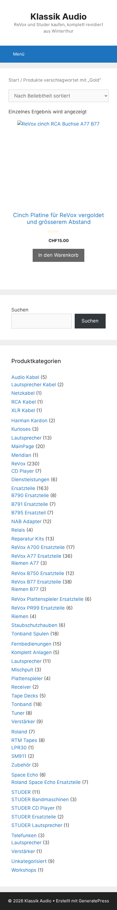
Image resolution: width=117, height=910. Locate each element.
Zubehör (21, 765)
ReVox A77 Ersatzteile (36, 556)
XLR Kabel (23, 410)
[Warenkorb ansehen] (109, 54)
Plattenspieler (27, 678)
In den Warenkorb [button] (58, 255)
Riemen (19, 616)
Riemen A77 (25, 563)
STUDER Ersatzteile (33, 817)
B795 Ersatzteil (28, 513)
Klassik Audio (58, 16)
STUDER (21, 792)
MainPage (22, 446)
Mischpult (22, 670)
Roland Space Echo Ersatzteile (46, 782)
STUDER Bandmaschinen (40, 799)
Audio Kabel (25, 377)
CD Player (22, 471)
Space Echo (24, 775)
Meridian (21, 455)
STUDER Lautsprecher (36, 825)
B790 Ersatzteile (30, 495)
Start (14, 80)
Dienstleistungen (30, 479)
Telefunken (24, 835)
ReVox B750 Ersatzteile (37, 573)
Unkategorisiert (29, 861)
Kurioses (21, 429)
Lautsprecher (26, 438)
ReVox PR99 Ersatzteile (38, 608)
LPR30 (19, 747)
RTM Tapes (24, 740)
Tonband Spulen (30, 634)
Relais (18, 530)
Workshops (23, 870)
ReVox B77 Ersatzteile (36, 582)
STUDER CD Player (33, 808)
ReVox (18, 463)
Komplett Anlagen (31, 652)
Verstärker (23, 721)
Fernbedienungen (31, 644)
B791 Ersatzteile (29, 504)
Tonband (21, 704)
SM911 (18, 756)
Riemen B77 (25, 589)
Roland (19, 732)
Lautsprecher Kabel (33, 384)
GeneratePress (94, 900)
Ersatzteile (23, 488)
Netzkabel (23, 393)
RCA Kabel (23, 402)
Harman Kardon (29, 420)
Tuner (17, 713)
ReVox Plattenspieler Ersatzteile (47, 599)
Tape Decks (24, 696)
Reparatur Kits (27, 539)
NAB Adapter (26, 521)
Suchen (19, 310)
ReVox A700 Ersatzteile (38, 547)
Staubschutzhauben (34, 625)
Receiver (21, 687)
